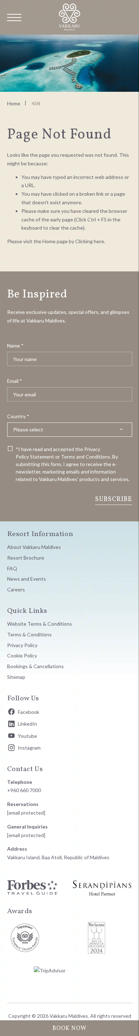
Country (18, 416)
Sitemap (16, 677)
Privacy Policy (22, 645)
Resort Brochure (25, 558)
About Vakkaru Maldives (34, 547)
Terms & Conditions (29, 634)
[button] (14, 17)
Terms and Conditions (85, 457)
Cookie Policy (22, 655)
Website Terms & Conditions (39, 624)
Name (15, 345)
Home (13, 103)
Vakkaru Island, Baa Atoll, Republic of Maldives (58, 857)
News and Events (26, 579)
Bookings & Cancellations (35, 666)
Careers (16, 589)
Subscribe (113, 499)
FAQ (12, 568)
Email (14, 381)
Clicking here (89, 241)
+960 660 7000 (24, 790)
